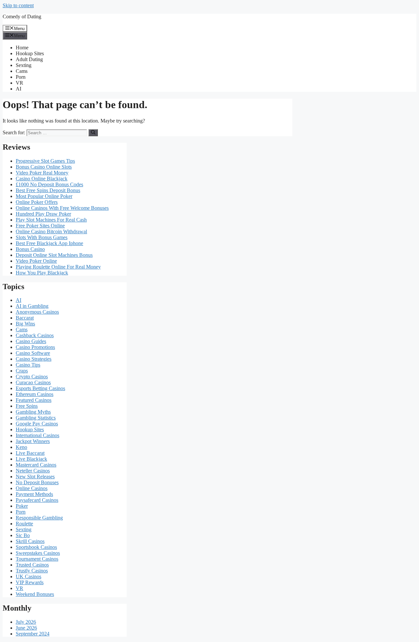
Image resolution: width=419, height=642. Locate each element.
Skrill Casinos (30, 541)
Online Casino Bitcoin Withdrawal (51, 231)
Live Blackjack (31, 459)
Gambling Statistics (36, 417)
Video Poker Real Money (42, 172)
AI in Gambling (32, 306)
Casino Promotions (35, 347)
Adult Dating (29, 59)
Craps (22, 370)
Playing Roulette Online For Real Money (58, 267)
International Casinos (37, 435)
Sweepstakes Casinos (38, 553)
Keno (21, 447)
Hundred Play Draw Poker (43, 214)
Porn (21, 77)
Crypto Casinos (32, 376)
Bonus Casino (30, 249)
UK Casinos (28, 576)
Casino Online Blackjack (41, 178)
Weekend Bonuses (35, 594)
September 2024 (32, 633)
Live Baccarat (30, 453)
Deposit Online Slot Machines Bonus (54, 255)
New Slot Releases (35, 476)
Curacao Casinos (33, 382)
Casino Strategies (33, 359)
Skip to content (18, 5)
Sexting (23, 65)
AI (18, 88)
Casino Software (33, 353)
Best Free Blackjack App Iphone (49, 243)
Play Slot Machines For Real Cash (51, 219)
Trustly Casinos (32, 570)
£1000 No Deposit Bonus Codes (49, 184)
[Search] (93, 132)
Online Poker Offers (37, 202)
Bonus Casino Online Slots (44, 167)
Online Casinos (31, 488)
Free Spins (27, 406)
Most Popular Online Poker (44, 196)
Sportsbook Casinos (36, 547)
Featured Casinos (33, 400)
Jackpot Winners (33, 441)
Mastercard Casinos (36, 465)
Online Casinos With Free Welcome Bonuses (62, 208)
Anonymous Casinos (37, 312)
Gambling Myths (33, 412)
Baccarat (25, 318)
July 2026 (26, 622)
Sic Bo (23, 535)
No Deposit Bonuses (37, 482)
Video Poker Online (36, 261)
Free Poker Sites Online (40, 225)
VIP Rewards (30, 582)
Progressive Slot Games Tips (45, 161)
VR (19, 83)
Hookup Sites (30, 53)
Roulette (24, 523)
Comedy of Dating (22, 16)
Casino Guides (31, 341)
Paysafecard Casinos (37, 500)
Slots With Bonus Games (41, 237)
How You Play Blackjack (42, 272)
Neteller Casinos (33, 470)
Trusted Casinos (32, 565)
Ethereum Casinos (34, 394)
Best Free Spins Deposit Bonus (48, 190)
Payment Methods (34, 494)
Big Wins (25, 323)
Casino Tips (28, 365)
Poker (22, 506)
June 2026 (26, 628)
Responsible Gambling (39, 517)
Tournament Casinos (37, 559)
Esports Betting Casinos (40, 388)
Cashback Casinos (35, 335)
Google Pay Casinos (37, 423)
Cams (21, 71)
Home (22, 47)
